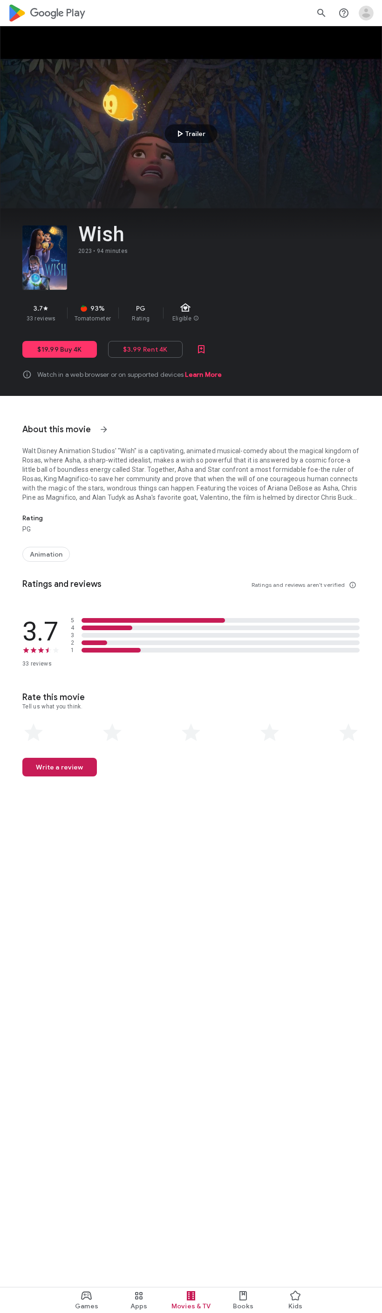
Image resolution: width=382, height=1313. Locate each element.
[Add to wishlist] (201, 349)
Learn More (203, 374)
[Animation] (46, 554)
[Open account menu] (366, 13)
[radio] (33, 732)
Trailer (189, 133)
